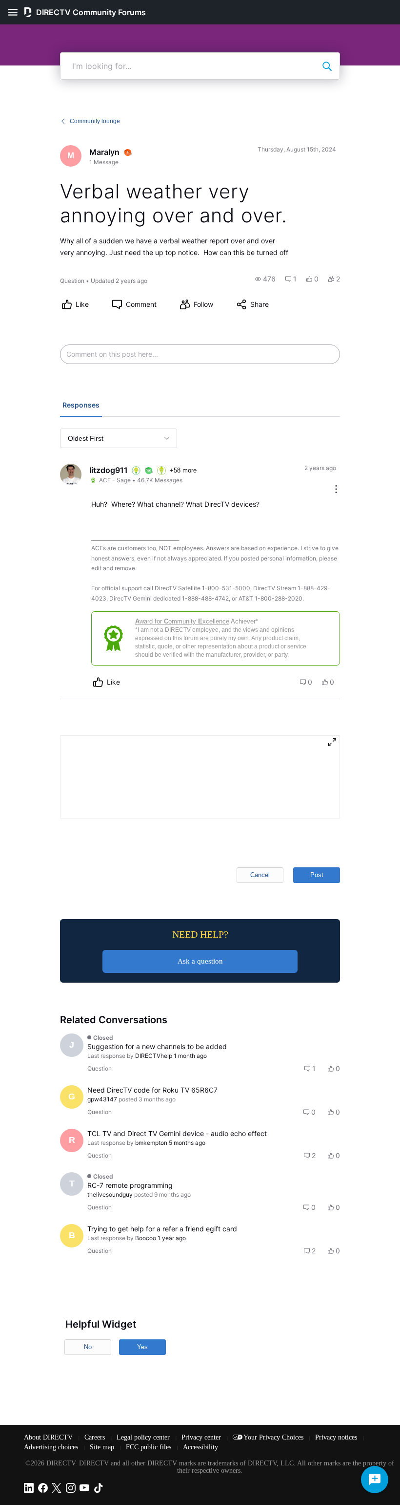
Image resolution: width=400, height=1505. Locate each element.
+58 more (183, 470)
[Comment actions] (336, 489)
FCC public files (149, 1447)
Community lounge (95, 121)
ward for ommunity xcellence (182, 621)
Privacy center (202, 1437)
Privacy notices (337, 1437)
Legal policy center (144, 1437)
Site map (103, 1447)
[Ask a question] (374, 1479)
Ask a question (200, 961)
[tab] (81, 406)
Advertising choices (52, 1447)
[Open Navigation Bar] (15, 12)
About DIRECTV (49, 1437)
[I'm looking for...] (327, 66)
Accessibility (200, 1447)
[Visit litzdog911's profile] (70, 474)
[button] (265, 279)
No (88, 1347)
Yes (142, 1347)
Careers (95, 1437)
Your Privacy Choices (274, 1437)
